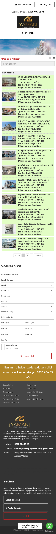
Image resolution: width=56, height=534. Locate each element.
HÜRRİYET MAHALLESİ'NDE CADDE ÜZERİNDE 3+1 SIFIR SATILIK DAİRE (34, 122)
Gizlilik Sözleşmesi (30, 471)
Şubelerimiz (44, 471)
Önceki (17, 255)
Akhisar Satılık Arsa (11, 395)
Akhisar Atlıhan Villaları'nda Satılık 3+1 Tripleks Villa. (34, 93)
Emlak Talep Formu (40, 468)
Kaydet (25, 516)
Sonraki (38, 255)
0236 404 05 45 (36, 11)
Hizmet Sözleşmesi (12, 471)
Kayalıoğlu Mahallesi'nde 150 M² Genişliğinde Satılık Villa (33, 210)
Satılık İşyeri (31, 385)
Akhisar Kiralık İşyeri (35, 399)
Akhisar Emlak (32, 395)
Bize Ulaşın (9, 474)
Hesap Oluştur (24, 4)
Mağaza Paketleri (23, 468)
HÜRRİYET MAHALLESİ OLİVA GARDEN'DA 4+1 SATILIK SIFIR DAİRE (35, 137)
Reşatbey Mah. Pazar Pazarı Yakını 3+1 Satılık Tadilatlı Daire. (34, 195)
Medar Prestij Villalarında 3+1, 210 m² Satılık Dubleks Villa (34, 107)
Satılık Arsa (7, 388)
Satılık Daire (8, 385)
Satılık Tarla (31, 388)
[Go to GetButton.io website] (49, 531)
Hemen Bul (28, 356)
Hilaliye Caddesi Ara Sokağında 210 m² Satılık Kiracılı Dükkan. (34, 151)
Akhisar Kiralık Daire (11, 399)
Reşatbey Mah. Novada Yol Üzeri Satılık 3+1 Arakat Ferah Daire (33, 181)
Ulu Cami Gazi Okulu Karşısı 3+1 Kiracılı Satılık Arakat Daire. (33, 240)
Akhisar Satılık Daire (35, 392)
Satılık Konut (8, 392)
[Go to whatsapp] (49, 526)
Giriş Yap (46, 4)
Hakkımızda (9, 468)
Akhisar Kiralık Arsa (11, 402)
